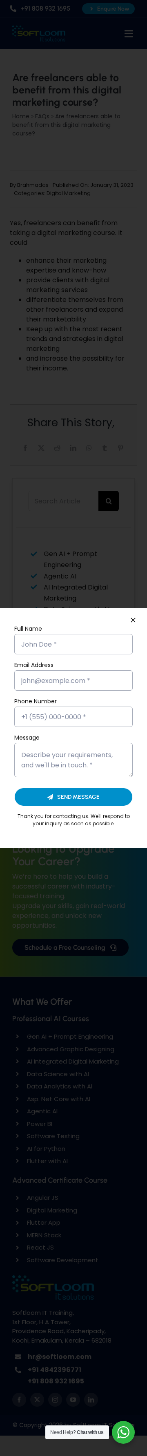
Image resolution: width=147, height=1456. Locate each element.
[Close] (133, 620)
